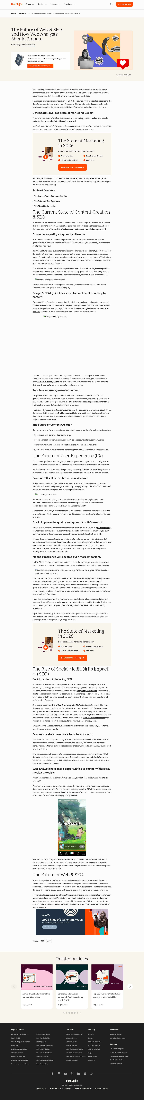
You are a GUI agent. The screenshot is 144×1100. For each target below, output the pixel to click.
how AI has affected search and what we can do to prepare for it (78, 229)
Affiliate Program (116, 1063)
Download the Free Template (40, 66)
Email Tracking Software (19, 1049)
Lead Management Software (20, 1064)
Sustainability (92, 1056)
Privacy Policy (55, 1089)
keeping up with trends (87, 691)
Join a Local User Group (117, 1038)
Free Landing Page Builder (45, 1060)
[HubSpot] (72, 1080)
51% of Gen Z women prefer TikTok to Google (71, 705)
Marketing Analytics (43, 1056)
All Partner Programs (117, 1049)
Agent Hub (14, 1045)
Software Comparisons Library (76, 1056)
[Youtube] (65, 1074)
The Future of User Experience (47, 201)
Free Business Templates (74, 1053)
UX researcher (103, 528)
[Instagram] (58, 1074)
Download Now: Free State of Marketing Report (63, 112)
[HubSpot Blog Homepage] (16, 4)
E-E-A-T (71, 101)
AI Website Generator (18, 1056)
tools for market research (94, 718)
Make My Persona (71, 1045)
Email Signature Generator (74, 1049)
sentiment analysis (61, 542)
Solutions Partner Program (118, 1052)
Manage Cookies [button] (101, 1089)
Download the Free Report (72, 167)
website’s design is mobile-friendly (85, 602)
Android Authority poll (47, 382)
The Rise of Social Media (44, 206)
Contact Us (91, 1060)
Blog (89, 1053)
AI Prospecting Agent (43, 1034)
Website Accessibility (83, 1089)
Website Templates (72, 1060)
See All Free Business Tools (74, 1034)
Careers (90, 1038)
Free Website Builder (43, 1038)
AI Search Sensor (71, 1042)
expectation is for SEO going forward (60, 121)
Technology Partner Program (119, 1056)
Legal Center (41, 1089)
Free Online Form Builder (44, 1045)
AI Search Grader (71, 1038)
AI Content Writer (17, 1053)
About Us (91, 1034)
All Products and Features (19, 1034)
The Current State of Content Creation (50, 196)
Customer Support (116, 1034)
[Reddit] (85, 1074)
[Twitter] (72, 1074)
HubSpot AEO (15, 1038)
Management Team (94, 1042)
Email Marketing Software (19, 1060)
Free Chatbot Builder (43, 1049)
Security (68, 1089)
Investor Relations (94, 1049)
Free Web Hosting (42, 1064)
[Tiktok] (91, 1074)
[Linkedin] (78, 1074)
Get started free (124, 4)
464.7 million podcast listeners (67, 413)
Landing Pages (41, 1042)
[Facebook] (52, 1074)
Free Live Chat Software (44, 1053)
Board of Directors (94, 1045)
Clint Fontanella (28, 45)
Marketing (23, 13)
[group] (36, 986)
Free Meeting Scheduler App (20, 1042)
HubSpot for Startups (117, 1060)
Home (13, 13)
